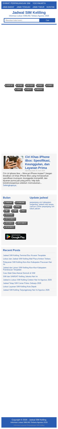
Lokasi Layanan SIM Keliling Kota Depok (19, 287)
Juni (15, 211)
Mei (7, 211)
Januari (9, 202)
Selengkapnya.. (10, 185)
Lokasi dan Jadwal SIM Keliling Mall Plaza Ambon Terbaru (27, 259)
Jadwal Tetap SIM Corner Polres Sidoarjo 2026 (22, 283)
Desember (10, 227)
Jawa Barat (8, 7)
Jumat (19, 89)
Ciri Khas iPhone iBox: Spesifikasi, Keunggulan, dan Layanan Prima (37, 162)
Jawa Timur (38, 7)
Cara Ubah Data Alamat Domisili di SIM (19, 273)
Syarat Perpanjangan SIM (16, 3)
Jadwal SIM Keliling (29, 12)
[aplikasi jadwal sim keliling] (15, 240)
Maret (8, 207)
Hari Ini (10, 85)
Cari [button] (47, 20)
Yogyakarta (39, 3)
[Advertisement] (29, 54)
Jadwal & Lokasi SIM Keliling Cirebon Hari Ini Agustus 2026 (27, 280)
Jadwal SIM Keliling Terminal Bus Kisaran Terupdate (24, 255)
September (10, 219)
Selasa (30, 85)
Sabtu (28, 89)
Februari (20, 202)
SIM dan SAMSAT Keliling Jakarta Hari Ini (20, 276)
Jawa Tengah (23, 7)
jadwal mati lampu (46, 204)
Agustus (9, 215)
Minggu (39, 89)
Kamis (49, 85)
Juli (23, 211)
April (18, 207)
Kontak (50, 7)
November (22, 223)
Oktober (9, 223)
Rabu (40, 85)
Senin (20, 85)
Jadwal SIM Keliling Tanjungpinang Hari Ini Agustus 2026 (26, 290)
